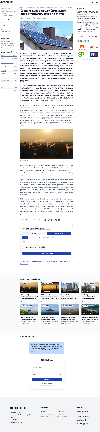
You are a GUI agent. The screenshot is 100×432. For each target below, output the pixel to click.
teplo (28, 261)
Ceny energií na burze (7, 15)
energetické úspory (37, 261)
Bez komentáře (42, 18)
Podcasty (3, 34)
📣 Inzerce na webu (6, 48)
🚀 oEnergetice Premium (7, 41)
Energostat (4, 13)
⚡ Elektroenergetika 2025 (8, 11)
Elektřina (3, 25)
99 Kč (31, 237)
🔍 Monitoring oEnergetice (8, 43)
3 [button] (92, 36)
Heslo (33, 372)
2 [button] (89, 36)
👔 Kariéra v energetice (7, 45)
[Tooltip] (16, 52)
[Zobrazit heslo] (60, 374)
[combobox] (88, 8)
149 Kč (38, 237)
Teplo (2, 29)
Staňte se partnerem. (88, 59)
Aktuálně (3, 23)
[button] (46, 144)
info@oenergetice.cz (16, 422)
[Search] (92, 2)
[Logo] (7, 2)
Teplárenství (29, 7)
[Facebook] (78, 424)
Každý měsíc (59, 233)
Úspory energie (64, 261)
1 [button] (86, 36)
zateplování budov (51, 261)
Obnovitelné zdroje (6, 31)
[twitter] (49, 220)
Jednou (34, 233)
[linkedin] (52, 220)
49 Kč (25, 237)
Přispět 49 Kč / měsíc (47, 253)
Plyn (2, 27)
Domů (21, 7)
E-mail (33, 365)
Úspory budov (24, 264)
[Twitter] (81, 424)
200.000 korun (41, 170)
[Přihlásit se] (97, 2)
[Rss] (88, 424)
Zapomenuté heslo (46, 383)
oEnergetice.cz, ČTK (31, 17)
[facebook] (45, 220)
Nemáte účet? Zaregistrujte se (46, 386)
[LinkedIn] (84, 424)
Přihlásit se (47, 379)
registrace (39, 350)
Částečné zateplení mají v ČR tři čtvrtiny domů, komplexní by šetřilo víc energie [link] (53, 7)
